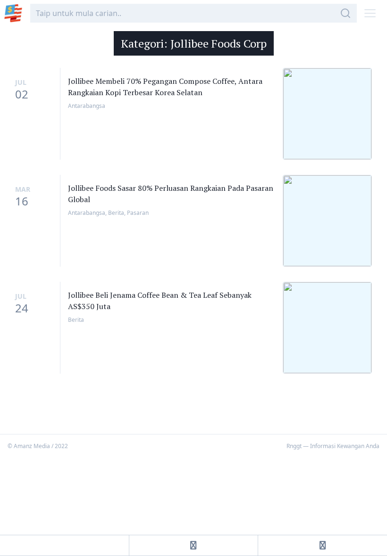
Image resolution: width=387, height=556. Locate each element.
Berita (116, 213)
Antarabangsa (86, 106)
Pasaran (138, 213)
